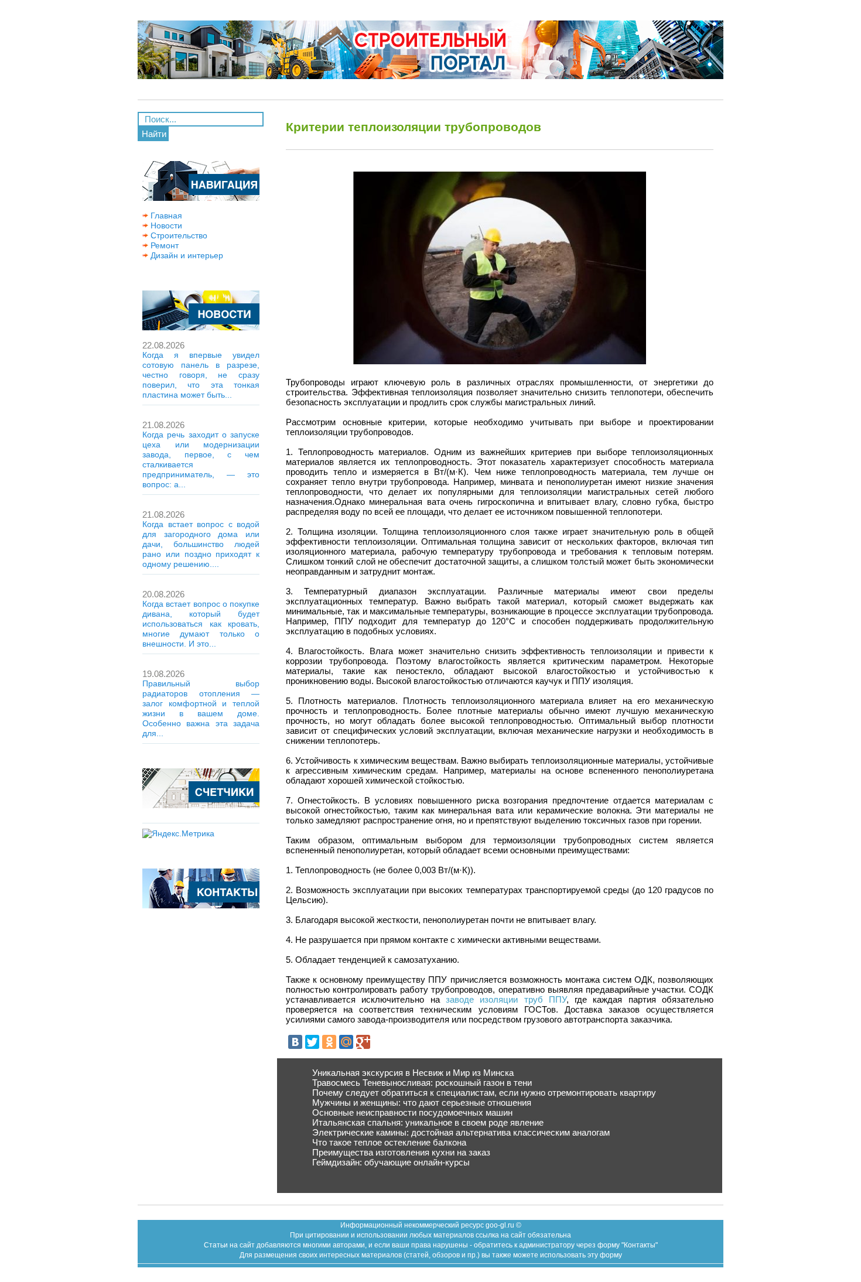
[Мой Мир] (346, 1042)
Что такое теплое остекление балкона (389, 1142)
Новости (165, 225)
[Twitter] (312, 1042)
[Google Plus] (363, 1042)
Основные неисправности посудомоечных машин (412, 1112)
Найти (154, 134)
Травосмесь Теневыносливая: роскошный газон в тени (422, 1083)
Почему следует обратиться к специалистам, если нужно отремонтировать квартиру (484, 1093)
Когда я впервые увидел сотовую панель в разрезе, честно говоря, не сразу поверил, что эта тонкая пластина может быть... (200, 374)
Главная (165, 215)
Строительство (177, 235)
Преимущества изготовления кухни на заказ (401, 1152)
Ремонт (163, 245)
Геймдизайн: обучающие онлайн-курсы (391, 1162)
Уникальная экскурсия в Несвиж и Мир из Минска (413, 1073)
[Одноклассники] (329, 1042)
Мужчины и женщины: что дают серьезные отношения (421, 1102)
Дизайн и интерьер (185, 255)
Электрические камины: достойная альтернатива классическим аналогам (461, 1132)
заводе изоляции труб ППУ (506, 999)
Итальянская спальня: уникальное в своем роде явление (428, 1122)
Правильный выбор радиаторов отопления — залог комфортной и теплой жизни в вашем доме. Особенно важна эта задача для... (200, 708)
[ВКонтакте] (295, 1042)
